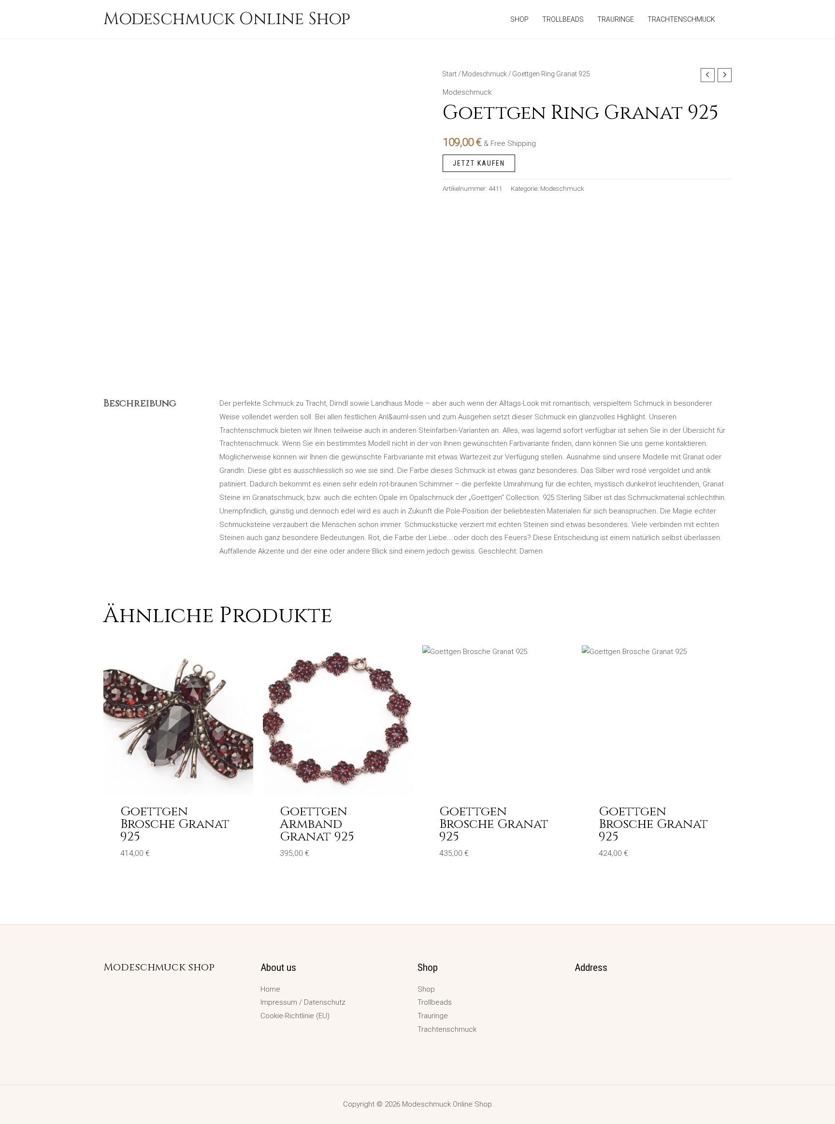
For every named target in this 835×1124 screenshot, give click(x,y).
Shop (426, 989)
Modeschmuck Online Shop (226, 19)
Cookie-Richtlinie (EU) (295, 1015)
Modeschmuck (484, 74)
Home (270, 989)
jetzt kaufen (479, 163)
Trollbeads (435, 1002)
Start (450, 74)
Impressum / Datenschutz (303, 1002)
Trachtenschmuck (447, 1029)
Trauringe (433, 1015)
